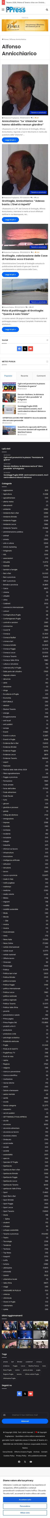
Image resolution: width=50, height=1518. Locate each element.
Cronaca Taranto (10, 656)
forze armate (8, 785)
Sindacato (7, 1139)
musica (6, 928)
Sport (5, 1192)
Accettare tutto (25, 1500)
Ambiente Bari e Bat (11, 513)
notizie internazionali (11, 947)
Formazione (7, 781)
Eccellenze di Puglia (11, 694)
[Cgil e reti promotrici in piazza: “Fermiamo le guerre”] (9, 387)
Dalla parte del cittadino (12, 671)
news (5, 936)
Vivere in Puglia (9, 1302)
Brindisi (19, 1362)
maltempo (7, 887)
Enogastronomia (9, 717)
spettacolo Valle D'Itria (12, 1189)
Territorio (6, 1249)
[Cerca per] (47, 10)
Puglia (5, 1045)
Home (5, 39)
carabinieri (29, 1362)
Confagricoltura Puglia (12, 615)
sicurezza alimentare (11, 1128)
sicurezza (7, 1124)
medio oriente (8, 894)
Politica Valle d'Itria (10, 1007)
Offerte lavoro (8, 958)
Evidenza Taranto (10, 758)
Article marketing (10, 547)
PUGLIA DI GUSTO (10, 1049)
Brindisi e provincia (10, 585)
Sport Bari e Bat (9, 1196)
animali (6, 536)
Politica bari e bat (10, 973)
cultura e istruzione (10, 664)
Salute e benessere (10, 1090)
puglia (38, 1370)
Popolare (8, 376)
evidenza (6, 1366)
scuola (5, 1102)
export (5, 762)
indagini (6, 841)
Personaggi (7, 966)
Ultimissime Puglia (9, 1378)
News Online (8, 943)
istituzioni (7, 864)
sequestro (7, 1109)
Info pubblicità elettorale (37, 1456)
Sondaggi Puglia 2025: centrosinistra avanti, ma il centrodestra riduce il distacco (32, 408)
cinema (6, 592)
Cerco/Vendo (8, 1452)
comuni (6, 611)
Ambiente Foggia (9, 520)
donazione (7, 687)
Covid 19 (6, 630)
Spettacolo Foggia (10, 1177)
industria (6, 845)
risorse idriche (8, 1083)
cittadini (6, 596)
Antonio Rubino (9, 307)
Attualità (6, 562)
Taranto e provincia (10, 1234)
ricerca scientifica (10, 1075)
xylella (5, 1309)
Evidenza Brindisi (9, 747)
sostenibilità (7, 1155)
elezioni (6, 705)
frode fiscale (8, 796)
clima (5, 600)
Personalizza (25, 1506)
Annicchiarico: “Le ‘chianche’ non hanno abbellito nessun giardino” (23, 122)
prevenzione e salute (11, 1015)
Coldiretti (6, 603)
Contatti (44, 1452)
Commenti (41, 376)
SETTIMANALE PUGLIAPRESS (15, 1117)
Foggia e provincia (10, 777)
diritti (5, 683)
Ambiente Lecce (9, 524)
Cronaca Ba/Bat (9, 637)
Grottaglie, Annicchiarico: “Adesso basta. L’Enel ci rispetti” (23, 202)
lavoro (5, 871)
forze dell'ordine (9, 788)
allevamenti (7, 505)
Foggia (15, 1366)
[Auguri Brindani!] (40, 1344)
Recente (24, 376)
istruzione (7, 868)
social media (8, 1143)
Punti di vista (8, 1056)
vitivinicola (7, 1298)
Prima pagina (8, 1019)
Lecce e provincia (10, 875)
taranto (19, 1374)
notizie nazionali (9, 955)
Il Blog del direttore (10, 815)
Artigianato (7, 551)
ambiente (7, 509)
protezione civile (9, 1034)
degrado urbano (9, 675)
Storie (5, 1215)
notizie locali (8, 951)
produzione (7, 1030)
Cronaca (6, 634)
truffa (5, 1260)
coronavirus (7, 626)
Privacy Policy (21, 1456)
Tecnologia (7, 1241)
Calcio (5, 588)
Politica (6, 970)
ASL (4, 554)
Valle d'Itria (7, 1283)
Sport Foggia (8, 1204)
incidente (6, 834)
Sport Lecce (8, 1207)
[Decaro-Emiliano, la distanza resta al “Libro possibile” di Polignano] (9, 397)
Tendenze (7, 1245)
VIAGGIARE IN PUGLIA (12, 1290)
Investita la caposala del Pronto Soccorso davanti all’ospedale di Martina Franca (32, 429)
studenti (6, 1222)
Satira (7, 1219)
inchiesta (6, 830)
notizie (17, 1370)
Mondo (6, 917)
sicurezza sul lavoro (11, 1132)
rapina (5, 1060)
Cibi (6, 921)
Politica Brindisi (9, 977)
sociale (6, 1147)
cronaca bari (8, 641)
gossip (5, 811)
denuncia (6, 679)
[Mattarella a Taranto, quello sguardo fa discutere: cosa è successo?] (9, 1335)
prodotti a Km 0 (9, 1026)
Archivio (36, 1452)
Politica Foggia (9, 985)
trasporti (6, 1256)
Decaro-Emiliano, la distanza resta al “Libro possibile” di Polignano (31, 397)
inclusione (7, 838)
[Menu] (3, 10)
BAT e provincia (9, 581)
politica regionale (10, 1000)
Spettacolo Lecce (10, 1181)
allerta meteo (8, 502)
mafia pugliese (9, 883)
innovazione (8, 856)
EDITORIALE (8, 702)
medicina (6, 890)
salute (5, 1087)
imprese (6, 822)
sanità (5, 1098)
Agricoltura (7, 494)
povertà (6, 1011)
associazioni (8, 558)
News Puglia (7, 1370)
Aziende (6, 566)
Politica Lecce (8, 992)
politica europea (9, 981)
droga (5, 690)
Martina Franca (34, 1366)
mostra (6, 924)
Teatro (5, 1238)
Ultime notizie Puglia (32, 1374)
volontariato (8, 1306)
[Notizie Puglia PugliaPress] (15, 9)
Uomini (6, 1275)
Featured (6, 766)
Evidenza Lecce (9, 754)
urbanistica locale (10, 1279)
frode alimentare (9, 792)
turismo (6, 1264)
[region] (25, 1497)
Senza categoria (9, 1105)
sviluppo (6, 1226)
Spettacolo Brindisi (10, 1173)
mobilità (6, 905)
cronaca (39, 1362)
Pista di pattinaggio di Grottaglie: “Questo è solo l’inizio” (23, 312)
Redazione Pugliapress (11, 118)
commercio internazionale (13, 607)
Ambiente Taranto (10, 528)
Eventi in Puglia (9, 739)
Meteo (5, 898)
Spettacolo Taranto (10, 1185)
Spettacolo (7, 1166)
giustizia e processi (10, 807)
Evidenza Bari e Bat (10, 743)
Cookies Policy (9, 1456)
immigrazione (8, 819)
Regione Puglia (8, 1374)
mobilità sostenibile (10, 909)
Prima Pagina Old (10, 1022)
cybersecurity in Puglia (12, 668)
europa (6, 728)
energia (6, 713)
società (6, 1151)
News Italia (7, 939)
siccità (5, 1121)
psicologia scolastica (11, 1038)
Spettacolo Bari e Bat (11, 1170)
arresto (6, 539)
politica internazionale (11, 988)
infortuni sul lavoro (10, 849)
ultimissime (7, 1268)
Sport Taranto (8, 1211)
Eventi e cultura (9, 736)
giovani (6, 804)
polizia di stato (28, 1370)
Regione (6, 1064)
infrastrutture (8, 853)
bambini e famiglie (10, 570)
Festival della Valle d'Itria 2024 (15, 770)
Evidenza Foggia (9, 751)
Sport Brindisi (8, 1200)
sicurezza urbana (10, 1136)
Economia (7, 698)
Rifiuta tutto (25, 1513)
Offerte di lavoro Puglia (23, 1452)
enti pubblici (8, 724)
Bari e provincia (9, 577)
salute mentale (9, 1094)
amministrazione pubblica (13, 532)
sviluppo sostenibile (10, 1230)
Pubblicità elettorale (11, 1041)
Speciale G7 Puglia (10, 1162)
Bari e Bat (7, 573)
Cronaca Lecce (9, 653)
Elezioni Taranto (9, 709)
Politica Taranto (9, 1004)
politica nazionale (10, 996)
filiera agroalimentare (11, 773)
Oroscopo (7, 962)
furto (5, 800)
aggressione (8, 490)
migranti (6, 902)
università (7, 1272)
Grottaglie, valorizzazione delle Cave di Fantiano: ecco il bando (25, 257)
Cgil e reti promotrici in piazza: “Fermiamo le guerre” (31, 384)
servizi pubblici (9, 1113)
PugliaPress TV (9, 1053)
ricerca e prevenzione (11, 1072)
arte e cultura (8, 543)
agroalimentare (9, 498)
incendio (6, 826)
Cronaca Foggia (9, 649)
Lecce (23, 1366)
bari (12, 1362)
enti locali (7, 721)
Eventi (5, 732)
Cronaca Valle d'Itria (11, 660)
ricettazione (7, 1079)
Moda (5, 913)
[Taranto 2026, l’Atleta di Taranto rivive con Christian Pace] (25, 1335)
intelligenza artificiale (11, 860)
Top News (7, 1253)
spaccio (6, 1158)
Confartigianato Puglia (12, 619)
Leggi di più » (10, 140)
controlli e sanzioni (10, 622)
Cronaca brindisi (9, 645)
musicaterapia (8, 932)
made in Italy (8, 879)
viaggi (5, 1287)
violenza (6, 1294)
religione (6, 1068)
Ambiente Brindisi (10, 517)
